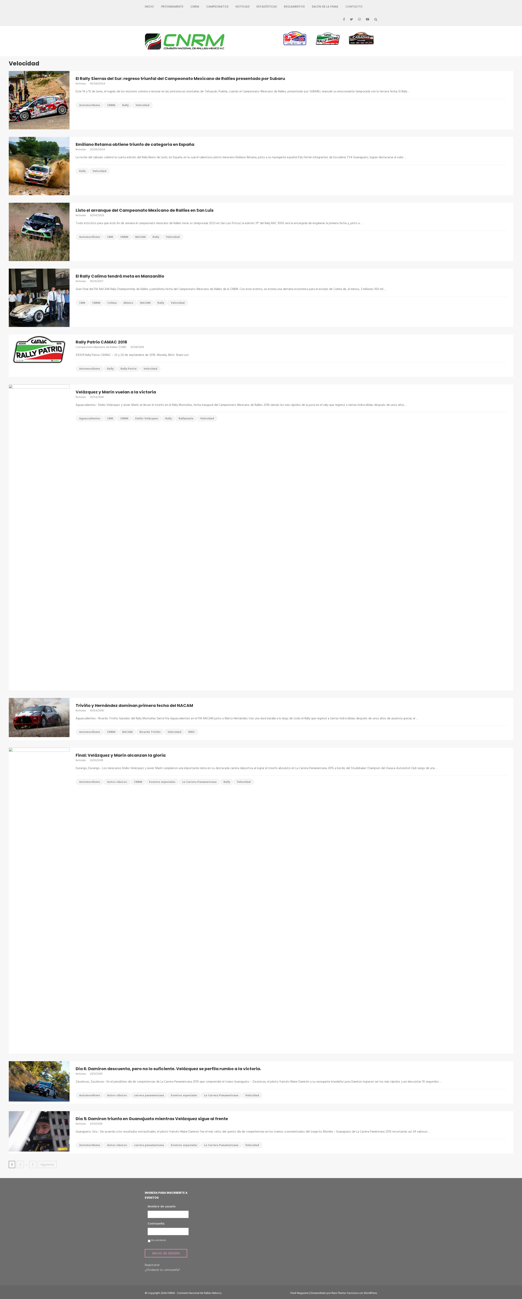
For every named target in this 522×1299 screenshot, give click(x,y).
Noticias (242, 6)
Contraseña (156, 1224)
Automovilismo (89, 105)
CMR (110, 237)
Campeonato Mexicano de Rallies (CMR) (101, 347)
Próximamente (172, 6)
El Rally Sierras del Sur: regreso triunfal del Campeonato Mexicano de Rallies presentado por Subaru (180, 78)
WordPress (370, 1293)
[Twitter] (351, 19)
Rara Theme (339, 1293)
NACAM (140, 237)
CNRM (194, 6)
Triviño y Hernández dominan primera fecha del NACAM (134, 705)
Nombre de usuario (162, 1207)
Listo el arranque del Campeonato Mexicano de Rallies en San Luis (144, 210)
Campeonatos (217, 6)
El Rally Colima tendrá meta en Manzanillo (120, 276)
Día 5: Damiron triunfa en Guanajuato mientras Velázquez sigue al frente (152, 1119)
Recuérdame (158, 1240)
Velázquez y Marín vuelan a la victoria (116, 392)
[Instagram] (359, 19)
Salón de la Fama (325, 6)
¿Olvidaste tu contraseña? (162, 1270)
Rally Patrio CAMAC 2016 (101, 342)
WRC (191, 732)
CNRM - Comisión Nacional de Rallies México (194, 1293)
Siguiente (47, 1165)
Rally (125, 105)
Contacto (354, 6)
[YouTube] (367, 19)
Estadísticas (267, 6)
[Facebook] (344, 19)
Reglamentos (294, 6)
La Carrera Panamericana (199, 782)
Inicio (149, 6)
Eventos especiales (162, 782)
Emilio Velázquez (146, 418)
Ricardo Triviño (150, 732)
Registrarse (152, 1265)
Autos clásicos (117, 782)
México (128, 303)
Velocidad (142, 105)
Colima (112, 303)
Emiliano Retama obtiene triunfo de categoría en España (135, 144)
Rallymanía (186, 418)
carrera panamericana (149, 1095)
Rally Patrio (129, 369)
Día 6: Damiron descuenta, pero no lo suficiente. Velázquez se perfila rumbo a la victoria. (168, 1069)
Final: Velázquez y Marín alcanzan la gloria (121, 755)
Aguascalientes (89, 418)
